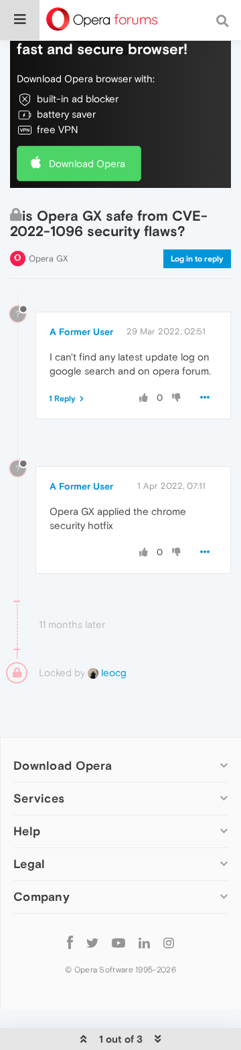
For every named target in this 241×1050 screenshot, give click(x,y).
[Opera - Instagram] (169, 942)
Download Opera (87, 163)
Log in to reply (197, 259)
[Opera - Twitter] (92, 942)
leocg (112, 672)
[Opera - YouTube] (118, 942)
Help (26, 831)
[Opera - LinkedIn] (144, 942)
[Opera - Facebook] (70, 942)
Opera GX (48, 258)
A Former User (81, 331)
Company (41, 896)
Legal (29, 864)
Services (38, 798)
